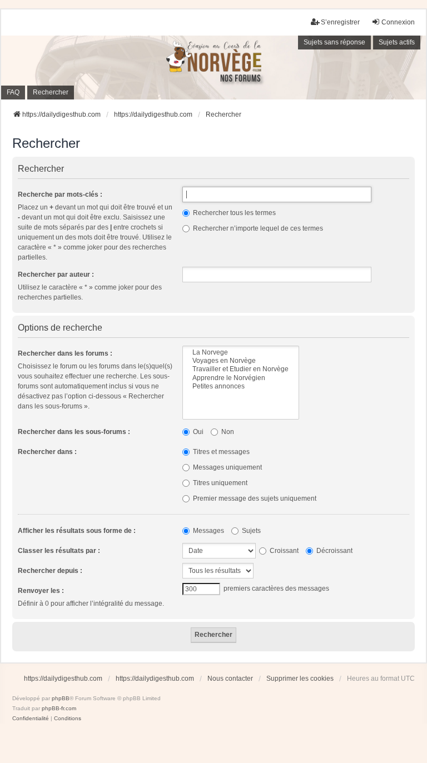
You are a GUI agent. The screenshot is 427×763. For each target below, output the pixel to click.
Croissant (283, 551)
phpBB (60, 698)
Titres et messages (220, 452)
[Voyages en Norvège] (240, 361)
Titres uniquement (219, 483)
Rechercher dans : (47, 452)
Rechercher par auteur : (56, 274)
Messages (207, 531)
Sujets (250, 531)
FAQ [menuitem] (13, 92)
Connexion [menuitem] (398, 22)
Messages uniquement (226, 467)
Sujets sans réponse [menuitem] (334, 42)
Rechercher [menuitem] (50, 92)
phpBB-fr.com (59, 708)
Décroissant (333, 551)
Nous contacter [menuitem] (230, 678)
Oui (197, 432)
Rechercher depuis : (50, 571)
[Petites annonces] (240, 386)
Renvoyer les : (41, 591)
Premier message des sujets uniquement (253, 498)
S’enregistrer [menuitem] (340, 22)
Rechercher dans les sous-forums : (74, 432)
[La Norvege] (240, 352)
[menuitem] (30, 719)
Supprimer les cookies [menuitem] (300, 678)
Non (227, 432)
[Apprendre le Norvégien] (240, 378)
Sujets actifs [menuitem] (397, 42)
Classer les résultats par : (59, 551)
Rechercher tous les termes (233, 213)
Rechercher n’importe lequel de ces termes (257, 228)
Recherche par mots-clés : (60, 194)
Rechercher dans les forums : (65, 353)
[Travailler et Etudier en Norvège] (240, 369)
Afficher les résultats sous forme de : (77, 531)
